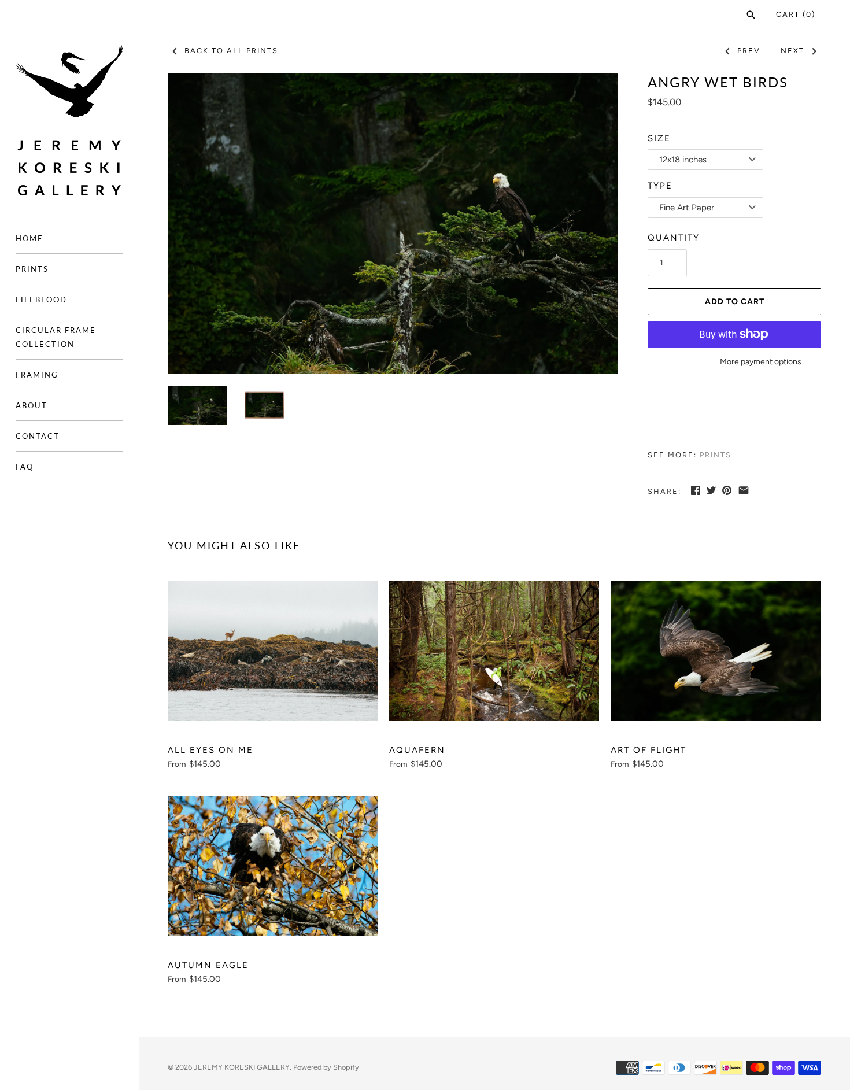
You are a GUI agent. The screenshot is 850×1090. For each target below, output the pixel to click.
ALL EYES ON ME (210, 750)
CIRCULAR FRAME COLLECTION (56, 337)
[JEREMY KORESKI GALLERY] (69, 120)
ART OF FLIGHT (648, 750)
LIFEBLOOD (41, 299)
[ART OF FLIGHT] (716, 651)
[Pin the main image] (726, 490)
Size (659, 138)
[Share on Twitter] (711, 490)
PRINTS (32, 269)
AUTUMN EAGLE (208, 965)
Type (660, 185)
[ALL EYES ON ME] (273, 651)
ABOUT (31, 405)
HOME (29, 238)
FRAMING (37, 374)
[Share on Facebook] (695, 490)
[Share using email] (743, 490)
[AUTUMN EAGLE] (273, 866)
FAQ (25, 466)
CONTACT (38, 436)
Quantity (674, 237)
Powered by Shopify (326, 1067)
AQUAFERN (417, 750)
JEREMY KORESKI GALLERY (242, 1067)
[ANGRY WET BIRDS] (393, 223)
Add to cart (734, 301)
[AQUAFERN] (494, 651)
